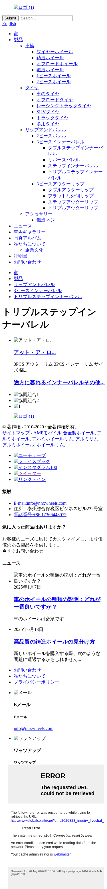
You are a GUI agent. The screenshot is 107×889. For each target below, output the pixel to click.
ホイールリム (50, 444)
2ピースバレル (51, 135)
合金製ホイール (79, 432)
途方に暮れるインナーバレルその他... (59, 382)
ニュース (23, 225)
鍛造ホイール (50, 69)
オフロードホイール (57, 63)
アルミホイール (18, 444)
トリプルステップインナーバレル (48, 296)
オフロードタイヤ (55, 99)
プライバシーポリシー (36, 682)
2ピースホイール (54, 81)
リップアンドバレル (45, 129)
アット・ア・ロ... (35, 352)
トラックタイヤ (52, 117)
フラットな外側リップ (71, 195)
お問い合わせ (27, 262)
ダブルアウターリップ (71, 189)
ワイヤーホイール (55, 51)
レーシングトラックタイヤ (64, 105)
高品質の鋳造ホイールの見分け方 (54, 642)
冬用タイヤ (48, 123)
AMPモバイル (47, 432)
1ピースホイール (54, 75)
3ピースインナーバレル (60, 141)
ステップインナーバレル (73, 165)
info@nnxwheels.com (33, 728)
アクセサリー (39, 213)
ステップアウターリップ (73, 201)
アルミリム (86, 438)
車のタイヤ (48, 93)
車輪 (29, 45)
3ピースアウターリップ (60, 183)
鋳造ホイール (50, 57)
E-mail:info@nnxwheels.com (40, 503)
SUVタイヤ (48, 111)
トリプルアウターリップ (73, 207)
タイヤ (32, 87)
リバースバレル (64, 159)
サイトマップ (16, 432)
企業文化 (34, 250)
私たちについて (30, 243)
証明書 (20, 256)
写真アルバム (27, 237)
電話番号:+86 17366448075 (40, 514)
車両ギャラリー (30, 231)
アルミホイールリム (52, 438)
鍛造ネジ (46, 219)
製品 (18, 39)
